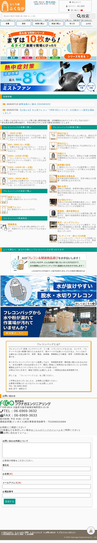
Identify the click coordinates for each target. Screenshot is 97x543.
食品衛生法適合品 (66, 176)
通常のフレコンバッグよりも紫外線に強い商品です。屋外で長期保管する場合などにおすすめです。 (77, 215)
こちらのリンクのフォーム (47, 430)
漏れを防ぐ (63, 186)
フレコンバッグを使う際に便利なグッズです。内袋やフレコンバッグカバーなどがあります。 (27, 229)
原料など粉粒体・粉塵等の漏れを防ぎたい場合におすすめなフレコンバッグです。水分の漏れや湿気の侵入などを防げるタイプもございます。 (77, 191)
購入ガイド (76, 2)
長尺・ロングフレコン (68, 222)
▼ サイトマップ (36, 532)
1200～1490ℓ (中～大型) (20, 167)
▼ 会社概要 (29, 534)
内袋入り (62, 153)
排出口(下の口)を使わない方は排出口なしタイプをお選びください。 (77, 147)
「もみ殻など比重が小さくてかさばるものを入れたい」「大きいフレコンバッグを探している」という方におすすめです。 (27, 183)
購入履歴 (76, 6)
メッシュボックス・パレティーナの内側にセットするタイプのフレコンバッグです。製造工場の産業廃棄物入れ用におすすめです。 (77, 240)
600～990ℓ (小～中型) (19, 145)
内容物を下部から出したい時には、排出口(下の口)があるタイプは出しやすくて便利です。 (77, 136)
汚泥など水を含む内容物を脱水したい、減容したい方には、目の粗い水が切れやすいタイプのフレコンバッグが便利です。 (77, 204)
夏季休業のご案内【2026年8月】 (35, 104)
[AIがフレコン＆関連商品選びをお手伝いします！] (48, 263)
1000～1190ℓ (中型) (18, 156)
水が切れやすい (65, 200)
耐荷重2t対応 (64, 165)
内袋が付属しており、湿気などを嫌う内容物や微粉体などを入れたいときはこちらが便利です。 (77, 158)
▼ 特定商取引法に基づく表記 (12, 534)
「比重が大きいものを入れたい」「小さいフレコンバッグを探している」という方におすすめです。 (27, 149)
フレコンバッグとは (29, 375)
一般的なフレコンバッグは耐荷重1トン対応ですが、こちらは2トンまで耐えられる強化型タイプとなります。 (76, 169)
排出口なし (63, 143)
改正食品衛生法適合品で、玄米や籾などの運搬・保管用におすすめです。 (77, 179)
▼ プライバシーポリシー (66, 532)
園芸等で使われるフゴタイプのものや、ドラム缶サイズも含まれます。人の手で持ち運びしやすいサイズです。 (27, 137)
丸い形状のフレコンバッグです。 (22, 209)
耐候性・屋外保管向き (68, 211)
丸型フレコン (14, 207)
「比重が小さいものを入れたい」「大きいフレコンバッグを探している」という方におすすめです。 (27, 172)
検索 (85, 16)
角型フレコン (14, 197)
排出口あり (63, 133)
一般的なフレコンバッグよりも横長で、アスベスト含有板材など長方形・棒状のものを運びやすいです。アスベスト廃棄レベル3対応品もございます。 (77, 228)
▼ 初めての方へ (7, 532)
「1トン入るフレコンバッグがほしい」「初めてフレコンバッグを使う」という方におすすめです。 (27, 160)
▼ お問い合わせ (49, 532)
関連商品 (12, 224)
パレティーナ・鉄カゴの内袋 (72, 236)
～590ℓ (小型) (15, 133)
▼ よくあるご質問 (22, 532)
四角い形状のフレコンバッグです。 (23, 199)
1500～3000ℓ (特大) (18, 178)
